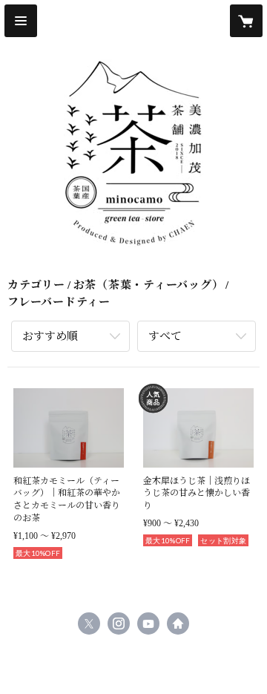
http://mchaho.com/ (178, 623)
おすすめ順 (50, 336)
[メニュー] (20, 20)
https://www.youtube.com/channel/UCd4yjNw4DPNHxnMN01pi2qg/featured (148, 623)
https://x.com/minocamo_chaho (89, 623)
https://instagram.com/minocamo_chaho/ (119, 623)
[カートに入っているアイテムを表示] (246, 20)
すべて (165, 336)
